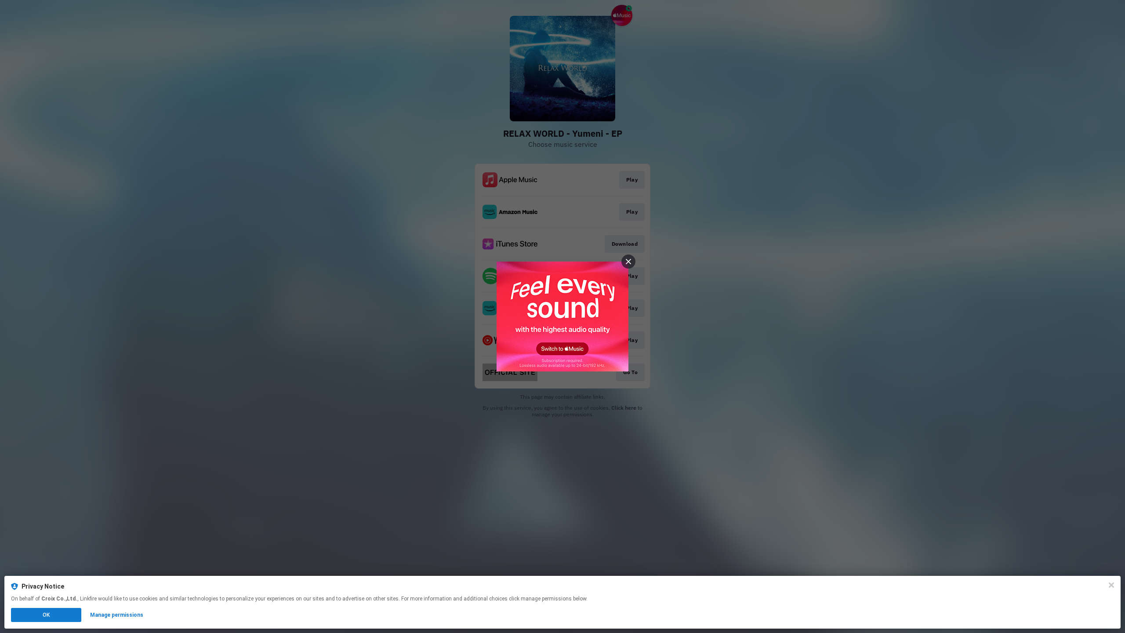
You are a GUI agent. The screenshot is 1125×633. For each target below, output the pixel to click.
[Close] (1111, 585)
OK (46, 615)
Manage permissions (116, 615)
